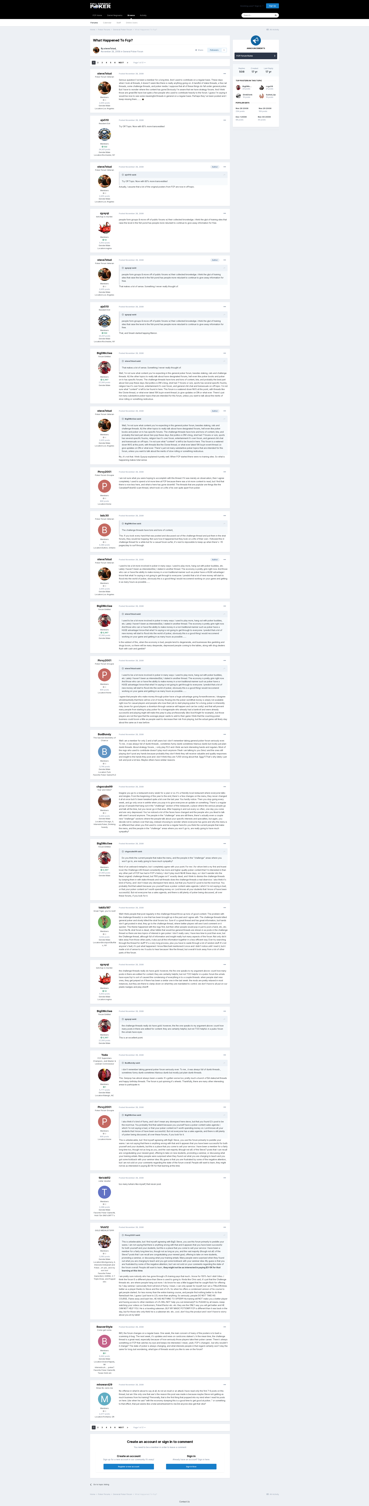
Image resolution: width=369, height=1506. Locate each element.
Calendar (107, 22)
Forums (94, 22)
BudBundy (104, 734)
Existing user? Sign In (251, 6)
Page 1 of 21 (138, 62)
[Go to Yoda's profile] (104, 1074)
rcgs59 (269, 86)
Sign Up (272, 6)
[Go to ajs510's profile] (104, 134)
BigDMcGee (104, 353)
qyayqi (104, 213)
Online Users (132, 22)
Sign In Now (191, 1466)
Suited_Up (271, 94)
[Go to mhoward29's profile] (104, 1399)
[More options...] (225, 73)
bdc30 (104, 515)
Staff (119, 22)
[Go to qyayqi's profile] (104, 227)
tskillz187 (105, 907)
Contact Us (184, 1501)
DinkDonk (247, 94)
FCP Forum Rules (244, 56)
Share (200, 50)
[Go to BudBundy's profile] (104, 751)
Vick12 (104, 1227)
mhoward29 (104, 1384)
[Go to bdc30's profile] (104, 530)
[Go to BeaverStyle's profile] (104, 1341)
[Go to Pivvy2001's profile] (104, 486)
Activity (143, 15)
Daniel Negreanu (114, 15)
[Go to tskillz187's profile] (104, 922)
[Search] (276, 15)
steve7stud (110, 48)
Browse (131, 15)
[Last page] (128, 63)
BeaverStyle (104, 1326)
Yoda (104, 1054)
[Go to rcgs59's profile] (261, 87)
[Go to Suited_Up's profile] (261, 95)
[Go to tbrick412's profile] (104, 1192)
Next (121, 62)
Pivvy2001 (104, 471)
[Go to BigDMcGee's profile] (104, 367)
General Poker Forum (133, 51)
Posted (131, 73)
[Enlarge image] (143, 99)
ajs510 (104, 120)
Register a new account (128, 1466)
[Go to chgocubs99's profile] (104, 801)
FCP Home (97, 15)
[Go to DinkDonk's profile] (238, 95)
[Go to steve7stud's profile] (96, 50)
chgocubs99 (104, 786)
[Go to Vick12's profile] (104, 1241)
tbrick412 (104, 1177)
